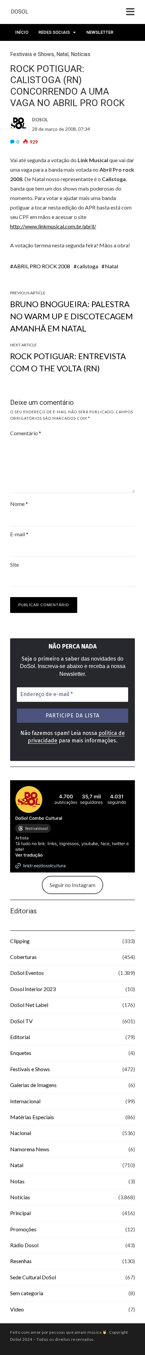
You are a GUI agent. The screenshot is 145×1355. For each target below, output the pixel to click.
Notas (17, 1181)
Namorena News (29, 1149)
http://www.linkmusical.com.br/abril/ (53, 226)
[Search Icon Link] (46, 51)
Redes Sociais (54, 32)
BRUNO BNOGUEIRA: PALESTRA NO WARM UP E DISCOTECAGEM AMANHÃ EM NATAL (71, 316)
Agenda (24, 49)
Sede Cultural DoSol (33, 1277)
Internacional (25, 1101)
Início (21, 32)
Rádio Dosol (24, 1245)
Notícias (20, 1197)
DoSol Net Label (29, 1005)
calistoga (87, 266)
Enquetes (20, 1053)
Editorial (20, 1037)
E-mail (19, 534)
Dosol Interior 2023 (33, 989)
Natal (111, 266)
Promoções (23, 1229)
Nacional (20, 1133)
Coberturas (23, 957)
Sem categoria (26, 1293)
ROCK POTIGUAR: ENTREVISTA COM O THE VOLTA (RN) (68, 362)
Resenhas (21, 1261)
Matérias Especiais (32, 1117)
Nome (19, 503)
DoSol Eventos (27, 972)
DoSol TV (21, 1021)
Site (14, 564)
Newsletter (99, 32)
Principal (20, 1213)
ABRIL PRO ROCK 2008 (41, 266)
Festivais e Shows (30, 1069)
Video (17, 1309)
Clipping (20, 941)
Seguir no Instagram (72, 885)
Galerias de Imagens (33, 1085)
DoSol (19, 11)
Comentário (25, 433)
